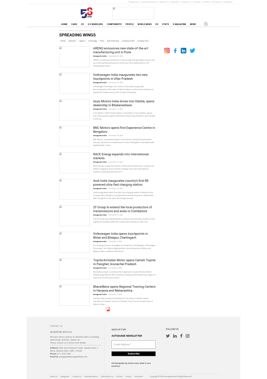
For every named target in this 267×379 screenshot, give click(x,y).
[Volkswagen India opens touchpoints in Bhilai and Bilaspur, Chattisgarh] (74, 242)
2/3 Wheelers (95, 24)
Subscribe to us (107, 376)
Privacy (128, 376)
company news (143, 41)
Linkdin (206, 2)
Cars (74, 24)
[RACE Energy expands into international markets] (74, 162)
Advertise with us (91, 376)
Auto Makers (69, 30)
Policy (102, 41)
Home (64, 24)
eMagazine (65, 376)
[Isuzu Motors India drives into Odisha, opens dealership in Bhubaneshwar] (74, 109)
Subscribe (174, 2)
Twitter (197, 2)
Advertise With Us (149, 2)
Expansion (72, 41)
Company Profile (128, 41)
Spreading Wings (81, 30)
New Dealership (113, 41)
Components (114, 24)
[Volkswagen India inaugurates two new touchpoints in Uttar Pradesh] (74, 83)
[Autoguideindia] (133, 13)
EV (157, 24)
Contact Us (186, 2)
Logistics (82, 41)
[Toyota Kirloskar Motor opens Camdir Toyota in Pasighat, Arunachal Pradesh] (74, 268)
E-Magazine (133, 2)
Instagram (228, 2)
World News (145, 24)
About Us (164, 2)
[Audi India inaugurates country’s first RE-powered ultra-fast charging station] (74, 189)
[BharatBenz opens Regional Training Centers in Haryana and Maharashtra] (74, 295)
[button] (206, 24)
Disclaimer (139, 376)
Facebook (216, 2)
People (130, 24)
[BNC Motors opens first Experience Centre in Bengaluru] (74, 136)
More (193, 24)
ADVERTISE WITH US (61, 332)
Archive (120, 376)
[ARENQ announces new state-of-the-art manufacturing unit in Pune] (74, 56)
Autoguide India (100, 56)
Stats (165, 24)
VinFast (63, 41)
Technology (92, 41)
